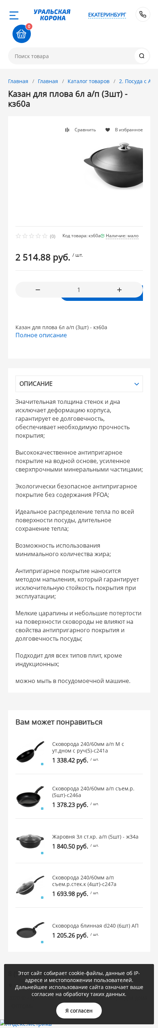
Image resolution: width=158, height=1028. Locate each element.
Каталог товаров (88, 81)
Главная (18, 81)
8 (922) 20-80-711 (143, 14)
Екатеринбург (107, 14)
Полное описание (41, 335)
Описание (36, 384)
